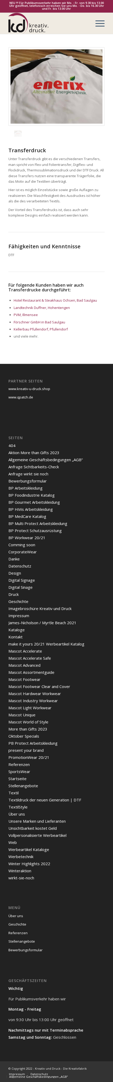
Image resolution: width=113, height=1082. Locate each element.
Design (14, 573)
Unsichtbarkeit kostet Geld (32, 828)
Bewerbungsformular (27, 481)
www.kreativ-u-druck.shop (29, 388)
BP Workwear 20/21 (26, 537)
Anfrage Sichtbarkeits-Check (33, 466)
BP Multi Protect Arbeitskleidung (37, 523)
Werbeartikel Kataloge (28, 849)
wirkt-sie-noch (21, 877)
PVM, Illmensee (26, 314)
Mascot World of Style (28, 721)
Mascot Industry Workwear (33, 700)
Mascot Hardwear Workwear (34, 693)
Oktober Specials (23, 736)
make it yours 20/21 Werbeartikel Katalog (46, 644)
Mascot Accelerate (25, 651)
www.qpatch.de (20, 397)
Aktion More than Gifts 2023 (33, 452)
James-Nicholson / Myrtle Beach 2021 (42, 622)
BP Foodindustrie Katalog (31, 495)
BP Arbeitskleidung (25, 488)
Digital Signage (21, 580)
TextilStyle (18, 807)
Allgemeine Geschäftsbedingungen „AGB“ (45, 459)
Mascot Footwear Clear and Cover (39, 686)
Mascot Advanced (24, 665)
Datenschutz (19, 566)
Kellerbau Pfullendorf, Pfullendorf (41, 329)
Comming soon (21, 544)
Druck (13, 594)
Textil (13, 792)
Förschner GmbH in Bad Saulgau (39, 322)
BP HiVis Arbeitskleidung (30, 509)
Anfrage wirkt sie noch (28, 473)
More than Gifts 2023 (27, 729)
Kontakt (15, 636)
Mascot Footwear (24, 679)
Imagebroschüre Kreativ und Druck (39, 608)
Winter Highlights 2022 (29, 863)
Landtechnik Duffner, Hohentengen (42, 307)
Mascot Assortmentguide (31, 672)
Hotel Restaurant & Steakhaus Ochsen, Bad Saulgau (55, 300)
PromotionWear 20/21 (28, 757)
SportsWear (19, 771)
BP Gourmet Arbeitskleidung (34, 502)
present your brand (26, 750)
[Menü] (97, 23)
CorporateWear (22, 551)
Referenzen (19, 764)
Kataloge (16, 629)
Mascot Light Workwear (30, 707)
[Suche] (85, 23)
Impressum (18, 615)
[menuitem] (85, 23)
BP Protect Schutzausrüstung (35, 530)
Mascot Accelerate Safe (29, 658)
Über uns (16, 814)
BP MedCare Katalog (27, 516)
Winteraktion (19, 870)
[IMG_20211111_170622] (56, 86)
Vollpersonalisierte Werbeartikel (37, 835)
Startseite (17, 778)
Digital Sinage (20, 587)
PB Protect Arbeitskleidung (33, 743)
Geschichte (18, 601)
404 (12, 445)
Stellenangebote (23, 785)
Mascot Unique (21, 714)
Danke (14, 558)
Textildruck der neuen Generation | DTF (44, 799)
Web (12, 842)
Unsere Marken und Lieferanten (37, 821)
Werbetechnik (20, 856)
